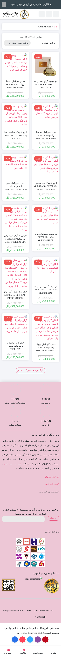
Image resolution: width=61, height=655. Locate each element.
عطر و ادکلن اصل (13, 463)
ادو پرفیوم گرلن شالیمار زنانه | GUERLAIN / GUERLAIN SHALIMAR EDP (46, 137)
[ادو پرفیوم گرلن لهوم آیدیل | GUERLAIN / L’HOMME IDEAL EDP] (15, 116)
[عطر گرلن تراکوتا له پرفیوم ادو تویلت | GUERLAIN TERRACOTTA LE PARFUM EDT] (15, 327)
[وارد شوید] (49, 14)
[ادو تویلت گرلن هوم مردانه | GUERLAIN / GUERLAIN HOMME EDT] (46, 271)
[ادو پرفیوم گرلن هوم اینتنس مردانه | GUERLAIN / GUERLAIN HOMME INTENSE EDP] (15, 167)
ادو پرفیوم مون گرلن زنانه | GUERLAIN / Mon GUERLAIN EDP (46, 237)
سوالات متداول (52, 477)
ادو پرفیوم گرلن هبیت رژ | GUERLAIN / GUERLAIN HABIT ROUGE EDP (45, 186)
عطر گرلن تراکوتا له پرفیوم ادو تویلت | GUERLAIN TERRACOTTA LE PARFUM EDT (15, 349)
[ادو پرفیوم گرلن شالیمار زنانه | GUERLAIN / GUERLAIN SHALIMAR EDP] (46, 116)
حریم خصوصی (52, 483)
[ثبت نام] (42, 14)
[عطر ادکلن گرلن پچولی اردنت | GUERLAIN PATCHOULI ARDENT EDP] (46, 327)
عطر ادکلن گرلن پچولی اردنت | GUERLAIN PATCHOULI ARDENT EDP (45, 349)
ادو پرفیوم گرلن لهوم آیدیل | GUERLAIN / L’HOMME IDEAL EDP (15, 135)
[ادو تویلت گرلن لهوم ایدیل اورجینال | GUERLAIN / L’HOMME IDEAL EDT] (15, 219)
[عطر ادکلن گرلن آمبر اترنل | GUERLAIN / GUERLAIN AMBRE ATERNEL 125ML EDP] (15, 273)
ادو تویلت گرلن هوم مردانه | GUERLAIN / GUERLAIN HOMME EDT (46, 289)
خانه (56, 26)
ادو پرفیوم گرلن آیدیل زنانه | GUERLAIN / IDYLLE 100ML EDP (46, 84)
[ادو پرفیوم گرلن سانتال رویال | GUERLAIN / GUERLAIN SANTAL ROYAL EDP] (15, 65)
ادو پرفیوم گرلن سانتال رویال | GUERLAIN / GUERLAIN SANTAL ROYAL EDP (15, 86)
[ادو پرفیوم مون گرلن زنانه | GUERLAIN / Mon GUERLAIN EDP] (46, 218)
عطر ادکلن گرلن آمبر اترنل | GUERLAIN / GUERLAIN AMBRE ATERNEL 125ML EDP (15, 296)
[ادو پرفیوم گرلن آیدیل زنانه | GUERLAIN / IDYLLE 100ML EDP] (46, 65)
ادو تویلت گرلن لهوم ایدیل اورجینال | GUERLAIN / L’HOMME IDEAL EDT (15, 238)
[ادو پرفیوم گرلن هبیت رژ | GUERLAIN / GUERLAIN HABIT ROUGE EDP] (46, 167)
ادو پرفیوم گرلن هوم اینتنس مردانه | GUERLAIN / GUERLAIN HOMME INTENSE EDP (15, 188)
